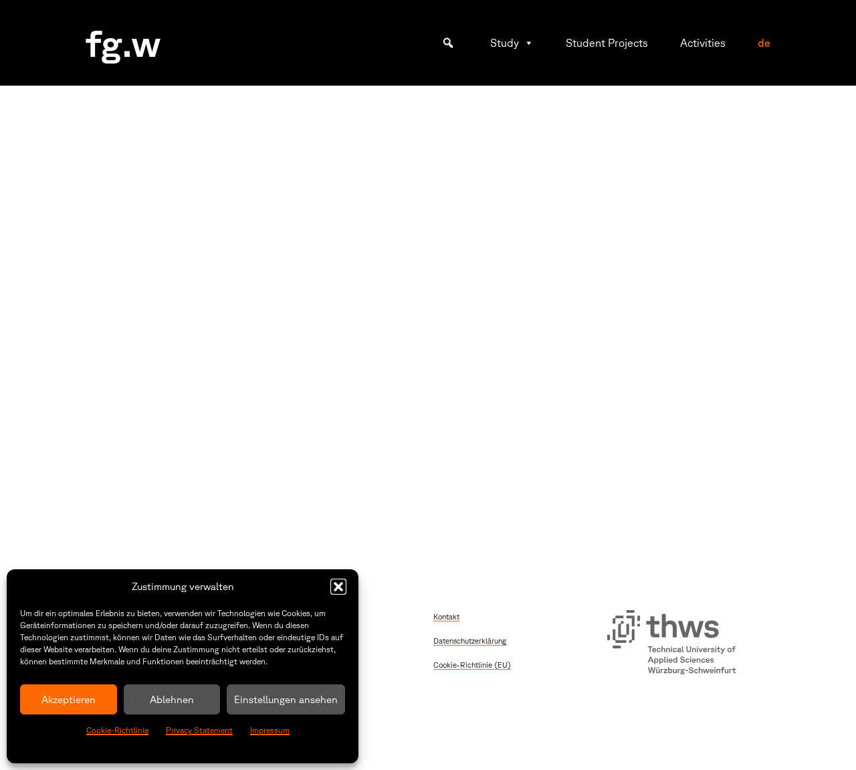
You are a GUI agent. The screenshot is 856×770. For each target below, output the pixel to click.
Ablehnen (172, 699)
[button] (338, 586)
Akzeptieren (68, 699)
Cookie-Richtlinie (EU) (472, 664)
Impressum (270, 730)
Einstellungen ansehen (286, 699)
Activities (703, 43)
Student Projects (607, 43)
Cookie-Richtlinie (117, 730)
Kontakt (446, 616)
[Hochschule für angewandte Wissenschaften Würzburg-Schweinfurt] (671, 644)
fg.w (123, 42)
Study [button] (504, 43)
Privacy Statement (199, 730)
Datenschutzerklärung (469, 640)
